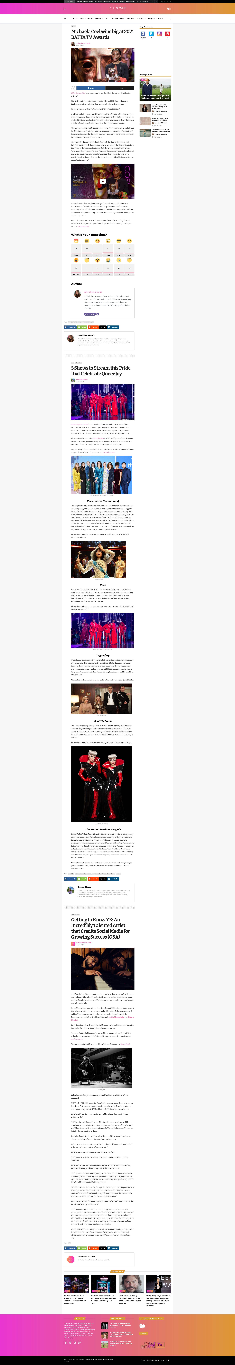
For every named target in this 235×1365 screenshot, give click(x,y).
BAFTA (82, 322)
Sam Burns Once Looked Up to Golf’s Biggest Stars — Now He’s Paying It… (121, 1343)
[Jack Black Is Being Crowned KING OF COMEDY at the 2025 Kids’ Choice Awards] (131, 1284)
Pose (118, 873)
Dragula (71, 873)
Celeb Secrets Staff (83, 943)
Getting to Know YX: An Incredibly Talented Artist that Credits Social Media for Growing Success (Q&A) (100, 928)
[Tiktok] (170, 1)
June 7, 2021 (80, 45)
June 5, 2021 (80, 381)
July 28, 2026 (158, 114)
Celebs (123, 1291)
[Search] (169, 18)
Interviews (75, 914)
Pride (95, 873)
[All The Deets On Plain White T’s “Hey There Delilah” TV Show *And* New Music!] (76, 1284)
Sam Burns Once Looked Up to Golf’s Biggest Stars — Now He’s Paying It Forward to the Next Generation (107, 1)
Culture (78, 362)
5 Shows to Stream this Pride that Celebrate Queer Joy (101, 371)
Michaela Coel (73, 322)
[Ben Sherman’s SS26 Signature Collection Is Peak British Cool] (155, 90)
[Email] (97, 314)
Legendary (79, 873)
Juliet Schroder (162, 111)
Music (67, 1291)
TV (72, 362)
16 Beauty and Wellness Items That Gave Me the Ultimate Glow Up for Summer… (121, 1334)
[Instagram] (168, 1)
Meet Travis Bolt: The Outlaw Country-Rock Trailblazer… (159, 106)
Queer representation (79, 424)
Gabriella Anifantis (83, 43)
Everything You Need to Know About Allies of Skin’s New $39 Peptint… (120, 1325)
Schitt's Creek (103, 873)
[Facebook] (162, 1)
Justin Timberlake (116, 1017)
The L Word (88, 873)
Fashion (144, 79)
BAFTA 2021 (89, 322)
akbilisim (66, 1361)
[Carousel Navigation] (154, 1)
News (73, 26)
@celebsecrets (83, 227)
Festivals (96, 1291)
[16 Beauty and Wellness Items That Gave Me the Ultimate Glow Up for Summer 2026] (104, 1335)
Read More (71, 1338)
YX (69, 1243)
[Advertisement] (155, 57)
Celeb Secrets (73, 1359)
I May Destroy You (78, 93)
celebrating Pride (98, 438)
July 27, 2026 (158, 125)
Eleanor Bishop (81, 379)
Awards (150, 1291)
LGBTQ (112, 873)
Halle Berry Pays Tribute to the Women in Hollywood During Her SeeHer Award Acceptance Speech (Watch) (158, 1301)
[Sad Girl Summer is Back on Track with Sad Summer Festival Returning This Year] (103, 1284)
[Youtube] (165, 1)
